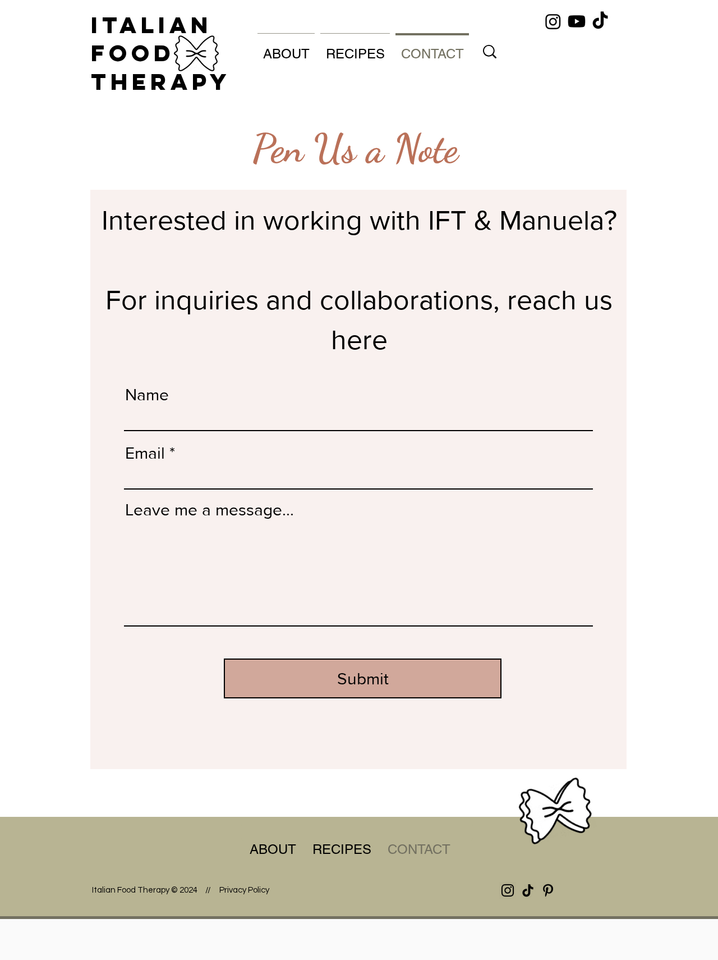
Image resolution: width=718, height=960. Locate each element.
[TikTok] (600, 21)
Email (145, 453)
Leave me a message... (209, 509)
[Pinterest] (548, 890)
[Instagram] (553, 21)
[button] (286, 48)
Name (147, 394)
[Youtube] (577, 21)
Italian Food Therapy (161, 53)
